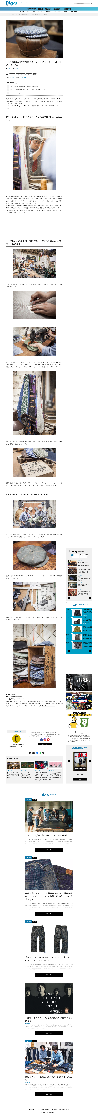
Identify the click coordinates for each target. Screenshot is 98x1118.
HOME (7, 14)
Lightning (76, 554)
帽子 (35, 74)
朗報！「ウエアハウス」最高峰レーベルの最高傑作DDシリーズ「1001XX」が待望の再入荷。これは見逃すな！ (48, 896)
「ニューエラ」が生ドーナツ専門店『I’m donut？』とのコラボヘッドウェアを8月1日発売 (55, 776)
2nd (81, 554)
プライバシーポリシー (44, 1109)
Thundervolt (83, 557)
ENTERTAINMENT (74, 12)
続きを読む (49, 849)
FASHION (21, 12)
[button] (69, 598)
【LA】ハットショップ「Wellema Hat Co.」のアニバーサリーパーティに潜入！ (13, 775)
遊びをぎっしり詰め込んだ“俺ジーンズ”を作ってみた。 (48, 1078)
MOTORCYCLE (48, 12)
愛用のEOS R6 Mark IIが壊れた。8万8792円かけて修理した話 (84, 578)
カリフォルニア (20, 74)
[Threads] (33, 753)
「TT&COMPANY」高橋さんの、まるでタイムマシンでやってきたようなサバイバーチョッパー (84, 571)
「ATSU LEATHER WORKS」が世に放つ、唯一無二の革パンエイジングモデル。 (48, 958)
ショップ (29, 74)
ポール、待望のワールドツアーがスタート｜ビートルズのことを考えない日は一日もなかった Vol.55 (84, 564)
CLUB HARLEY (75, 557)
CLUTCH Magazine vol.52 (19, 106)
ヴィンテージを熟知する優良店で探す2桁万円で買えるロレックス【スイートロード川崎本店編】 (84, 593)
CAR (27, 12)
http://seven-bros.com (48, 706)
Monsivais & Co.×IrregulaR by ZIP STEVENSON (19, 93)
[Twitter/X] (30, 753)
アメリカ (12, 74)
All (72, 554)
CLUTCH (12, 14)
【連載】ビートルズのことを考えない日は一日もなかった (49, 1019)
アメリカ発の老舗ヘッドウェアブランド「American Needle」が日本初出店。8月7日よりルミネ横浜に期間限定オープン (41, 777)
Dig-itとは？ (32, 1109)
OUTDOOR (57, 12)
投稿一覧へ (45, 744)
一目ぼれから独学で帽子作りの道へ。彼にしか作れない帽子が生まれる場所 (26, 89)
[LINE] (40, 753)
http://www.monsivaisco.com (14, 696)
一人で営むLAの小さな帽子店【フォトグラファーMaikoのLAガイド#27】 (31, 14)
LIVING (40, 12)
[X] (91, 3)
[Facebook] (37, 753)
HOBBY (33, 12)
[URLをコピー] (43, 753)
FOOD (65, 12)
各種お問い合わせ (64, 1109)
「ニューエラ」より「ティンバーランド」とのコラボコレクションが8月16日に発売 (27, 775)
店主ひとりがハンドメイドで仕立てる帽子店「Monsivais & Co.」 (24, 86)
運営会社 (54, 1109)
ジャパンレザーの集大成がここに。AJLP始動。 (84, 585)
